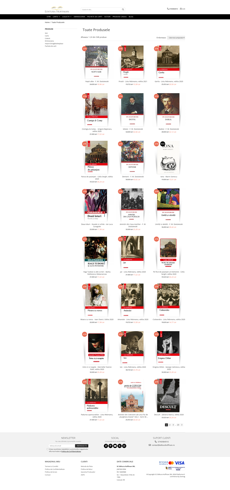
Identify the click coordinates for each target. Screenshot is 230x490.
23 (178, 425)
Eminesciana (49, 41)
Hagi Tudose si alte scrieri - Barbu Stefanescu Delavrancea (97, 273)
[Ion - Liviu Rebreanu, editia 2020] (133, 348)
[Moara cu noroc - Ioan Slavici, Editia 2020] (97, 300)
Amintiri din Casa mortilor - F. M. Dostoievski (133, 225)
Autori (107, 16)
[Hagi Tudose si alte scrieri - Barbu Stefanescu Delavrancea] (97, 252)
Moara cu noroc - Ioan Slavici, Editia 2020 (96, 319)
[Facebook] (106, 446)
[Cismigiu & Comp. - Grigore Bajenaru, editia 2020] (97, 110)
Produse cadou (120, 16)
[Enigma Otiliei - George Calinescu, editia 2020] (169, 348)
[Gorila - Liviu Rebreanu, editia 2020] (169, 62)
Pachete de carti (50, 46)
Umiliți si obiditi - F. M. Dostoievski (169, 224)
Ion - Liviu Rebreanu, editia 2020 (133, 367)
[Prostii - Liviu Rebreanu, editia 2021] (133, 62)
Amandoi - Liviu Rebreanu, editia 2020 (133, 319)
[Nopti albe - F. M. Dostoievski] (97, 62)
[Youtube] (115, 446)
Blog (131, 16)
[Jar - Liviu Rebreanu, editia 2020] (133, 252)
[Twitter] (120, 446)
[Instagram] (124, 446)
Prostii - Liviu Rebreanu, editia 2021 (133, 81)
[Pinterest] (110, 446)
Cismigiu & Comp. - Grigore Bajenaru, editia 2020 (97, 130)
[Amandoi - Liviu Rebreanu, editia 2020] (133, 300)
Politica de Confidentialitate (71, 451)
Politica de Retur (86, 469)
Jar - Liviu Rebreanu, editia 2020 (133, 272)
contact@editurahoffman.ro (163, 445)
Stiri (46, 33)
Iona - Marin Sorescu (169, 176)
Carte (47, 36)
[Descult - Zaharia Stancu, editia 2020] (169, 395)
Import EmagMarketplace (54, 43)
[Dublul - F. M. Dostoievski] (169, 110)
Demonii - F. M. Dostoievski (133, 176)
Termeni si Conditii (51, 466)
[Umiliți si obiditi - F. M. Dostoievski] (169, 205)
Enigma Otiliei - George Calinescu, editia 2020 (169, 368)
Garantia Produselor (88, 472)
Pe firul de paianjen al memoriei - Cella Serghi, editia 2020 (168, 273)
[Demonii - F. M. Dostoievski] (133, 157)
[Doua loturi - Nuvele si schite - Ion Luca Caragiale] (97, 205)
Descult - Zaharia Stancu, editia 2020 (169, 414)
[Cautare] (123, 9)
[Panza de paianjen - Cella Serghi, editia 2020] (97, 157)
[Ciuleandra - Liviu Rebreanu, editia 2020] (169, 300)
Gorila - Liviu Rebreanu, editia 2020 (169, 81)
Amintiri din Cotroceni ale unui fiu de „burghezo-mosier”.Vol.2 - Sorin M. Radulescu (133, 415)
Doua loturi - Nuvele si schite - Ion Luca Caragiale (97, 225)
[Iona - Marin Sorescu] (169, 157)
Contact (48, 475)
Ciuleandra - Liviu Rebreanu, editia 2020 (169, 319)
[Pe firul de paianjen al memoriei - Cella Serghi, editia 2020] (169, 252)
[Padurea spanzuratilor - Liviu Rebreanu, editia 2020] (97, 395)
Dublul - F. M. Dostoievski (169, 129)
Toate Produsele (58, 22)
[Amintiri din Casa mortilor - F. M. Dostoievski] (133, 205)
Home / (48, 22)
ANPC (83, 475)
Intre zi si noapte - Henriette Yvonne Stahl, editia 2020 (97, 368)
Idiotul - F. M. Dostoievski (133, 129)
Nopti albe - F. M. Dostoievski (97, 81)
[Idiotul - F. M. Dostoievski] (133, 110)
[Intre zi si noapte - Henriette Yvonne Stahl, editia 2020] (97, 348)
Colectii (47, 38)
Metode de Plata (87, 466)
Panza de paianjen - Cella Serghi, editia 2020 (97, 177)
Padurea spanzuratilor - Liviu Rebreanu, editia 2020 (97, 415)
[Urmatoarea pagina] (181, 424)
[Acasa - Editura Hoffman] (57, 9)
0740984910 (163, 441)
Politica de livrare (51, 472)
